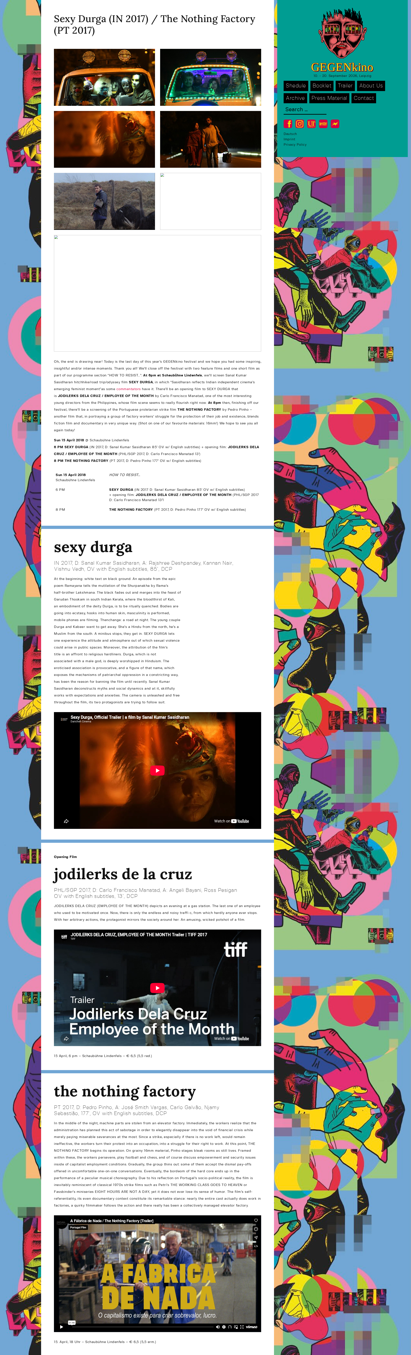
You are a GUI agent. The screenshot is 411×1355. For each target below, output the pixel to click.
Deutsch (290, 134)
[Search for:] (305, 110)
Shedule (296, 85)
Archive (295, 98)
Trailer (345, 85)
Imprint (289, 139)
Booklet (322, 85)
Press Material (329, 98)
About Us (371, 85)
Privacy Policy (295, 144)
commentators (128, 389)
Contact (364, 98)
